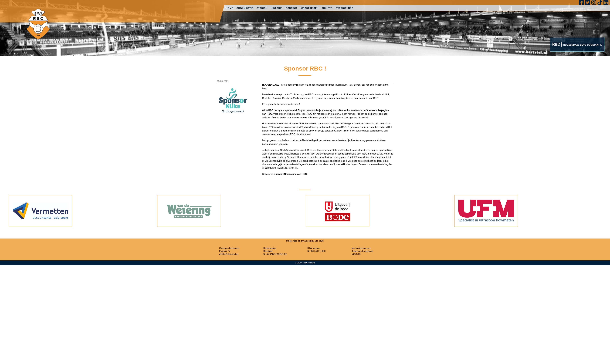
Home (229, 8)
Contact (292, 8)
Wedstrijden (310, 8)
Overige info (344, 8)
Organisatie (244, 8)
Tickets (327, 8)
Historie (276, 8)
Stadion (262, 8)
